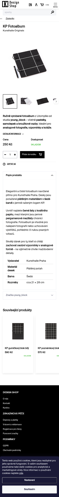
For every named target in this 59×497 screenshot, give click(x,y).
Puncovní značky (10, 434)
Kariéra (6, 408)
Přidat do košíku (29, 155)
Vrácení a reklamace (12, 425)
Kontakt (6, 403)
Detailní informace (12, 134)
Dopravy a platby (10, 420)
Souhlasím (29, 489)
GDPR (6, 446)
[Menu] (55, 5)
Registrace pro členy (12, 429)
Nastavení (29, 480)
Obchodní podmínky (12, 450)
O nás (5, 399)
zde (21, 473)
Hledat (52, 12)
